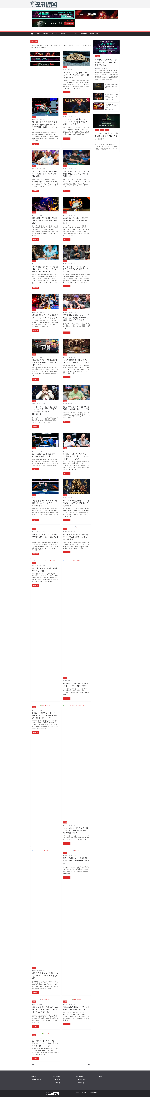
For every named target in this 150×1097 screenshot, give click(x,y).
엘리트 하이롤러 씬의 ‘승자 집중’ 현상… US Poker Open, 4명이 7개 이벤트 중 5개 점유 (45, 1009)
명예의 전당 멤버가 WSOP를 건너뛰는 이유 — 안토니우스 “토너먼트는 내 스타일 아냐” (45, 269)
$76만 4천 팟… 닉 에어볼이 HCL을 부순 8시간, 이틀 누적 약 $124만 (76, 269)
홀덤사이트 (45, 33)
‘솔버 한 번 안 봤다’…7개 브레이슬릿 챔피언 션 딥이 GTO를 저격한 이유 (76, 173)
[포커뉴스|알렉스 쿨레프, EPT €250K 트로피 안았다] (45, 440)
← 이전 (32, 1064)
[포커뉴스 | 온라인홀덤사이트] (32, 33)
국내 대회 (57, 1079)
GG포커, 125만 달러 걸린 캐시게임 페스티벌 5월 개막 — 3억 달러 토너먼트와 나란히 (44, 715)
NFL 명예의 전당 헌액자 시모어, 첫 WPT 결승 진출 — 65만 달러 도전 (45, 537)
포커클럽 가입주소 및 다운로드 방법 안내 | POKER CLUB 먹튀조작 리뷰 (106, 62)
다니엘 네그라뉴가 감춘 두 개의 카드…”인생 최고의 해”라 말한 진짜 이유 (45, 173)
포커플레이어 (83, 33)
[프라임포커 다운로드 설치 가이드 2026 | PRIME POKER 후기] (98, 87)
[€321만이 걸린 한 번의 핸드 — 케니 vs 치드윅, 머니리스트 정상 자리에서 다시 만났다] (76, 440)
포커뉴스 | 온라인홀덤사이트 (90, 1092)
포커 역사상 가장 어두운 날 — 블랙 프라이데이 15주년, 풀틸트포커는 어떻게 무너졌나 (45, 1043)
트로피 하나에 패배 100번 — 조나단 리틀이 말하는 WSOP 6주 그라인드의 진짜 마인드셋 (76, 317)
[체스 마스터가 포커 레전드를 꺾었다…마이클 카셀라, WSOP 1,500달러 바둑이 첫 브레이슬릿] (45, 107)
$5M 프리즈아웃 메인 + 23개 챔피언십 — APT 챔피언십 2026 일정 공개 (76, 503)
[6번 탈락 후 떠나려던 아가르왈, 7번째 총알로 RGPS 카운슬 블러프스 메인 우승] (76, 527)
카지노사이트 (55, 33)
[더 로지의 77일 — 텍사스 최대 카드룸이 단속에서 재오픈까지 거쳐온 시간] (45, 346)
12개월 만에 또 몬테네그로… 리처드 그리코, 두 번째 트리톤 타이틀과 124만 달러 (76, 121)
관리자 (75, 69)
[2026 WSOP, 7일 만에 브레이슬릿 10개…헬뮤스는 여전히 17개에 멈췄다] (76, 58)
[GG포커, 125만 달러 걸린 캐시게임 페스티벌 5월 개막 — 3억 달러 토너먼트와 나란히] (45, 705)
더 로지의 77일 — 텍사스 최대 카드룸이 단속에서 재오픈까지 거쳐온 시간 (44, 362)
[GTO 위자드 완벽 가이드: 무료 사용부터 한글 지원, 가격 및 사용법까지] (106, 121)
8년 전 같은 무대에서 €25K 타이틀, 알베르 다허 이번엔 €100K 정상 (44, 503)
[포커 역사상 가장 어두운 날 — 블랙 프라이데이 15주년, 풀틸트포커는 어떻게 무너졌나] (45, 1033)
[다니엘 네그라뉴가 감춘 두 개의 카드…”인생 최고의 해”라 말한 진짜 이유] (45, 157)
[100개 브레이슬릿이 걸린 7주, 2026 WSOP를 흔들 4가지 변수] (76, 346)
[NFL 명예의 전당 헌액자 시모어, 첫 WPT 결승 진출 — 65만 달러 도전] (45, 527)
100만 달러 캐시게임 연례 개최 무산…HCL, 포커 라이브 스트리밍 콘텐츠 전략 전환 (76, 830)
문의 (97, 33)
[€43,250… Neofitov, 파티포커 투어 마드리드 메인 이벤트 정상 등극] (76, 204)
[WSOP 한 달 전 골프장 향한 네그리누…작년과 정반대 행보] (76, 618)
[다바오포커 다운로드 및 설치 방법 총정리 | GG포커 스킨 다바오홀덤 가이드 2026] (98, 97)
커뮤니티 (39, 33)
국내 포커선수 (81, 1079)
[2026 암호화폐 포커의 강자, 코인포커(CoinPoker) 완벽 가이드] (98, 106)
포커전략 (73, 33)
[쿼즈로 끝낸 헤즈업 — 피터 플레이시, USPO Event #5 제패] (76, 1000)
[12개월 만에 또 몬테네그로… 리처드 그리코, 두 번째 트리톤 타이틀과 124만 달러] (76, 105)
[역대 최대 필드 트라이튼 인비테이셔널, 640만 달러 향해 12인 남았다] (45, 204)
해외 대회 (57, 1083)
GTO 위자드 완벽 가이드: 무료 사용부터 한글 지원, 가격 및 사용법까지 (106, 136)
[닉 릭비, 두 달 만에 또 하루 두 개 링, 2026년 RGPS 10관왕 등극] (45, 301)
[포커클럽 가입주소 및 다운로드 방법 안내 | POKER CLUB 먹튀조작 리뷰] (106, 47)
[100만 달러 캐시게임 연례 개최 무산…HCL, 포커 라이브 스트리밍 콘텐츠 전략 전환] (76, 763)
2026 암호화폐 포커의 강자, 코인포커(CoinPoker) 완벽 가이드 (111, 106)
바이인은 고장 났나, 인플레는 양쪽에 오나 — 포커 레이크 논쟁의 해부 (45, 975)
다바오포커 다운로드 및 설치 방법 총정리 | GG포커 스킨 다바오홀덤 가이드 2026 (111, 96)
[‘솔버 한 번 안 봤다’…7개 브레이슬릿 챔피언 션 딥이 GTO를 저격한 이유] (76, 157)
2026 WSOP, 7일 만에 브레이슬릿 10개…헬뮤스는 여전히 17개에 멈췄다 (76, 75)
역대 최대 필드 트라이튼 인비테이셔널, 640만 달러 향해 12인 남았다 (45, 220)
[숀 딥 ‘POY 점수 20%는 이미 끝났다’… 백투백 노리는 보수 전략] (76, 392)
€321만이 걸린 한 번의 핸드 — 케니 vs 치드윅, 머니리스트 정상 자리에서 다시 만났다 (76, 456)
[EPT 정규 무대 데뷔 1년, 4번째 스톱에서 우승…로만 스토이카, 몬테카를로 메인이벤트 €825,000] (45, 392)
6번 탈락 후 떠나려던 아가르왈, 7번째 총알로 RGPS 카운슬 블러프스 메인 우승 (76, 537)
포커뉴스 (92, 33)
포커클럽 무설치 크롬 (37, 1079)
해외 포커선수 (81, 1083)
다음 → (89, 1064)
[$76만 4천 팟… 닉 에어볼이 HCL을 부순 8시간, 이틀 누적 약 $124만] (76, 252)
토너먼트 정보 (64, 33)
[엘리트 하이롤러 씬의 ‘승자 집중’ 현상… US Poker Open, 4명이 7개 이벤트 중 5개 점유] (45, 1000)
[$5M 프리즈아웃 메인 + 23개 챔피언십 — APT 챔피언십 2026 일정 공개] (76, 486)
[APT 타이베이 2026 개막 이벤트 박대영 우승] (45, 561)
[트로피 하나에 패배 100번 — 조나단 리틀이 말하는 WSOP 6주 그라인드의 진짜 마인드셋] (76, 301)
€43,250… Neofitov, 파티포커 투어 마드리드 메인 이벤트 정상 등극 (76, 220)
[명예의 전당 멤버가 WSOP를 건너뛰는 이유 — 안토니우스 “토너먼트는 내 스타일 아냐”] (45, 252)
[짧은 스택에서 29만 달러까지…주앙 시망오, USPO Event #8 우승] (76, 851)
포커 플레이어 (79, 1076)
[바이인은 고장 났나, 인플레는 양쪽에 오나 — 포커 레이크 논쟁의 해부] (45, 908)
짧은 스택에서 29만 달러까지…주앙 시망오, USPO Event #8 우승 (76, 860)
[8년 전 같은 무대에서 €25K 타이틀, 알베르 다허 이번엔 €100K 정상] (45, 486)
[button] (49, 34)
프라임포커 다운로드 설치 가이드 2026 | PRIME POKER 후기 (111, 86)
